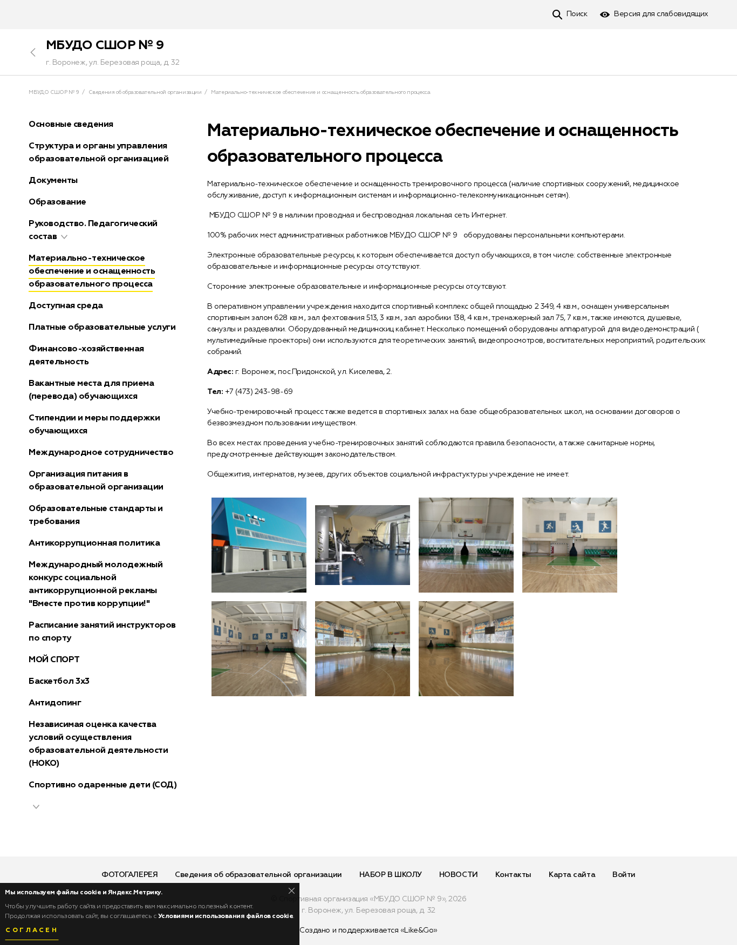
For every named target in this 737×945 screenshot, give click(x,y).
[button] (64, 237)
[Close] (292, 891)
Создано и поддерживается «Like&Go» (368, 930)
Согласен (31, 930)
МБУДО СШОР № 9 (104, 45)
